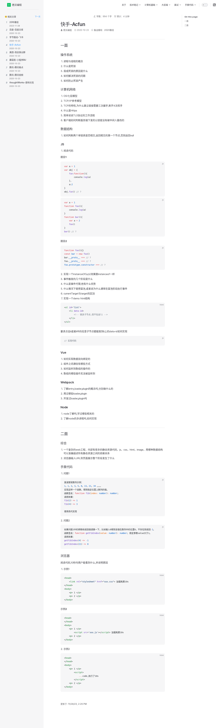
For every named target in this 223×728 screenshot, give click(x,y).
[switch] (205, 5)
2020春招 (109, 30)
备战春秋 (98, 30)
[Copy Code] (160, 166)
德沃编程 (17, 4)
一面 (186, 21)
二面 (186, 25)
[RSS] (214, 5)
